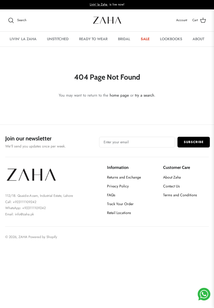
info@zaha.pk (24, 214)
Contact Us (171, 186)
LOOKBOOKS (171, 39)
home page (119, 95)
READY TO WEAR (93, 39)
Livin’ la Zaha (99, 4)
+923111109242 (34, 207)
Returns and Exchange (124, 177)
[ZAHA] (107, 20)
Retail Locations (119, 212)
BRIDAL (124, 39)
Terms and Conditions (180, 195)
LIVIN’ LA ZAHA (23, 39)
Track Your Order (120, 203)
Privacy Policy (118, 186)
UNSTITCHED (58, 39)
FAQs (111, 195)
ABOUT (198, 39)
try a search (144, 95)
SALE (145, 39)
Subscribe (194, 142)
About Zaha (172, 177)
